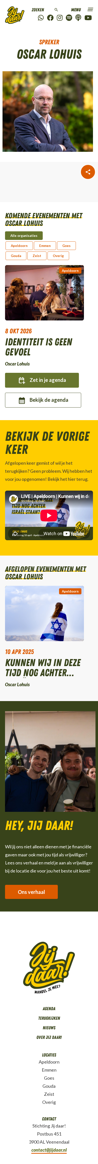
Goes (49, 1078)
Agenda (49, 1008)
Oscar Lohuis (17, 364)
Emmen (49, 1070)
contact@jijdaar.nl (49, 1150)
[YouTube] (88, 18)
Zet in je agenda (48, 380)
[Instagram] (60, 18)
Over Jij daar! (49, 1037)
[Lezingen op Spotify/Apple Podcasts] (78, 18)
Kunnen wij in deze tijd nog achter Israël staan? (42, 668)
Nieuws (49, 1028)
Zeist (49, 1094)
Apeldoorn (70, 271)
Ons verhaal (31, 892)
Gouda (49, 1086)
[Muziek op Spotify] (69, 18)
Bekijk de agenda (49, 400)
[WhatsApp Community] (41, 18)
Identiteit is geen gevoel (38, 347)
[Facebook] (50, 18)
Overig (49, 1102)
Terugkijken (49, 1018)
